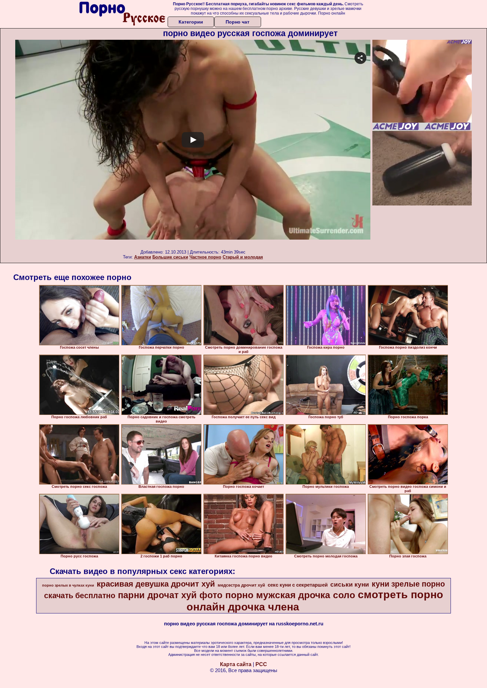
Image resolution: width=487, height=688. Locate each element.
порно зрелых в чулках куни (68, 585)
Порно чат (237, 22)
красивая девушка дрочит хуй (156, 583)
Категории (191, 22)
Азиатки (142, 257)
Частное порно (205, 257)
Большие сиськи (170, 257)
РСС (261, 664)
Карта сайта (235, 664)
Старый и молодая (243, 257)
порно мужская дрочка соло (290, 595)
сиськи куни (349, 584)
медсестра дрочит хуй (241, 585)
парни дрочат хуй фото (170, 595)
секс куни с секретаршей (298, 585)
